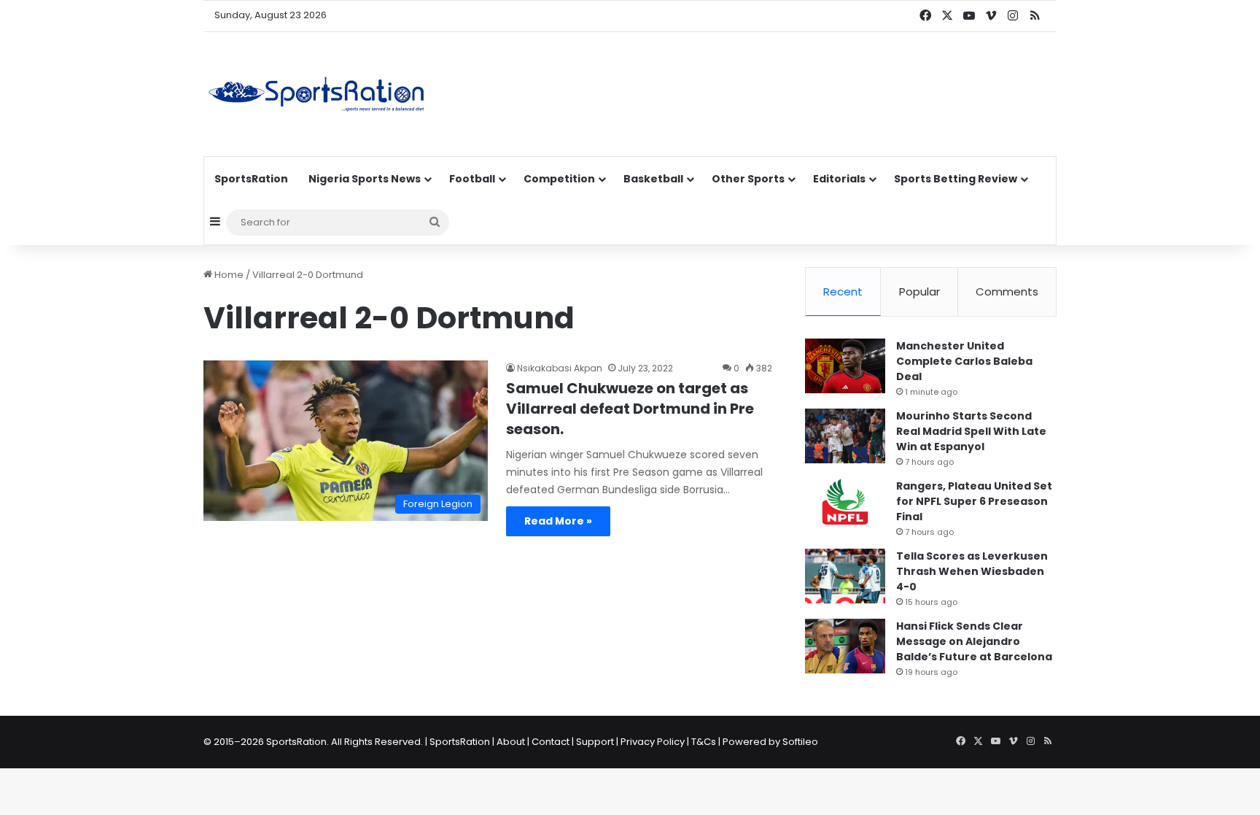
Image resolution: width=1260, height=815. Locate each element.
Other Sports (748, 178)
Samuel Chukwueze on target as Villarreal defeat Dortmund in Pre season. (630, 408)
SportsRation (251, 178)
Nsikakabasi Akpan (559, 368)
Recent (843, 291)
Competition (559, 178)
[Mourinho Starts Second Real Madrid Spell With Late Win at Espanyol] (845, 436)
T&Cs (703, 742)
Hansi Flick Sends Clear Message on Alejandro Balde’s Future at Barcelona (974, 641)
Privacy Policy (653, 742)
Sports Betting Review (955, 178)
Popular (919, 291)
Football (472, 178)
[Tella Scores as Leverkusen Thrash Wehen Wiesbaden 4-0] (845, 576)
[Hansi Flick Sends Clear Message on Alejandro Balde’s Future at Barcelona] (845, 646)
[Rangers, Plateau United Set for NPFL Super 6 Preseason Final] (845, 506)
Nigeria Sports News (364, 178)
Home (228, 275)
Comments (1007, 291)
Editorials (839, 178)
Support (595, 742)
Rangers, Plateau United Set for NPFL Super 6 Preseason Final (974, 501)
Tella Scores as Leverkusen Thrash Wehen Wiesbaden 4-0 (972, 571)
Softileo (800, 742)
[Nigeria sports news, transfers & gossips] (316, 94)
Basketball (653, 178)
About (511, 742)
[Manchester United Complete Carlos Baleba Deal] (845, 366)
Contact (550, 742)
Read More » (558, 521)
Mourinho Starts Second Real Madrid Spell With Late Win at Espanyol (971, 431)
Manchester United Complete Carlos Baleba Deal (964, 361)
